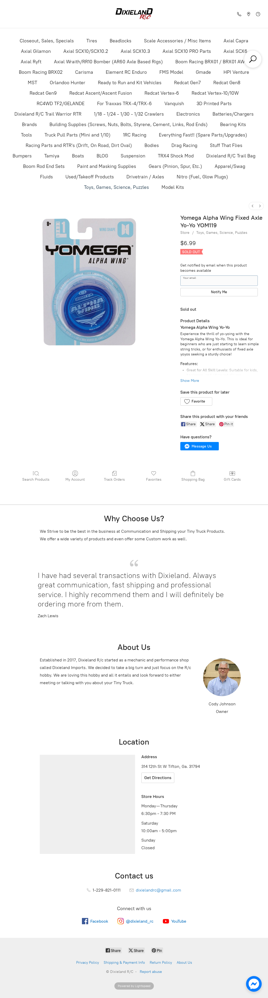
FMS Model (171, 72)
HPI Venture (236, 72)
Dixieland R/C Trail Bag (230, 156)
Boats (78, 156)
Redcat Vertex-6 (161, 93)
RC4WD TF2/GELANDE (61, 103)
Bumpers (22, 156)
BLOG (102, 156)
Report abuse (151, 971)
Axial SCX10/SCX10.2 (85, 51)
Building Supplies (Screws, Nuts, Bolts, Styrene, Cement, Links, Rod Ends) (128, 124)
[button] (196, 401)
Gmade (203, 72)
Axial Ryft (31, 62)
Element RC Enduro (126, 72)
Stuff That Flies (226, 145)
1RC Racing (134, 135)
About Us (184, 962)
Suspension (133, 156)
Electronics (188, 114)
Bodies (151, 145)
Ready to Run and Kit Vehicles (129, 83)
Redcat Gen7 (187, 83)
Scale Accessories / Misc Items (177, 41)
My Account (75, 479)
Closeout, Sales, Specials (47, 41)
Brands (29, 124)
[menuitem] (252, 206)
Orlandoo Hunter (67, 83)
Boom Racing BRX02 (41, 72)
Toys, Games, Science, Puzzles (116, 187)
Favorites (153, 479)
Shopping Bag (193, 479)
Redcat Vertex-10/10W (215, 93)
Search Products (35, 479)
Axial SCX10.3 (135, 51)
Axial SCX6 (235, 51)
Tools (26, 135)
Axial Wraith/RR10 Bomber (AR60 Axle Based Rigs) (108, 62)
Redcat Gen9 (43, 93)
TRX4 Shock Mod (176, 156)
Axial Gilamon (36, 51)
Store (184, 232)
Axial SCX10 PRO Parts (187, 51)
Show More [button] (189, 380)
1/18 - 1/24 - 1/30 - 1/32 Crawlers (129, 114)
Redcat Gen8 (227, 83)
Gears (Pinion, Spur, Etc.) (175, 166)
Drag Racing (184, 145)
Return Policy (161, 962)
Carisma (84, 72)
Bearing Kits (233, 124)
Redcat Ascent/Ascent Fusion (100, 93)
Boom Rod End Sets (44, 166)
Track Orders (114, 479)
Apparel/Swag (230, 166)
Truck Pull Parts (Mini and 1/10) (77, 135)
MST (32, 83)
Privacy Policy (87, 962)
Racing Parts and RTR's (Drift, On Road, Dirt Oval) (79, 145)
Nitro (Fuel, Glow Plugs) (202, 177)
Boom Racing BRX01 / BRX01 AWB (211, 62)
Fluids (46, 177)
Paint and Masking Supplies (106, 166)
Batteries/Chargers (233, 114)
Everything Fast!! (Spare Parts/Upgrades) (203, 135)
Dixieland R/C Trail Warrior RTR (47, 114)
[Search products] (253, 59)
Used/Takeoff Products (89, 177)
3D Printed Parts (214, 103)
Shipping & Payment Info (124, 962)
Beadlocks (120, 41)
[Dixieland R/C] (134, 14)
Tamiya (51, 156)
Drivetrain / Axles (145, 177)
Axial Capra (236, 41)
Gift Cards (232, 479)
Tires (91, 41)
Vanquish (174, 103)
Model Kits (172, 187)
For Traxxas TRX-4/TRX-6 (124, 103)
